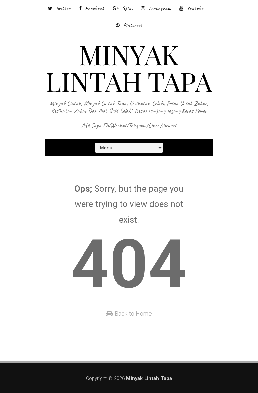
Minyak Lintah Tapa (129, 67)
